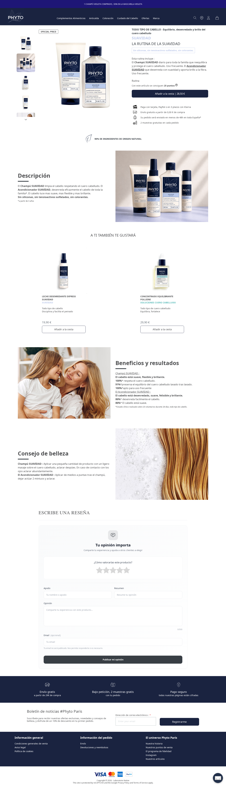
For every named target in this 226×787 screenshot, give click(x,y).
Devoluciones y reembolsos (94, 747)
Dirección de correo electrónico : (133, 715)
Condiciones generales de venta (31, 743)
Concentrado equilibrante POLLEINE (156, 298)
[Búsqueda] (195, 18)
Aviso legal (20, 747)
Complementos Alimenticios (71, 18)
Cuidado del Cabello (127, 18)
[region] (26, 75)
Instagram (151, 755)
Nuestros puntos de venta (159, 747)
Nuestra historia (154, 743)
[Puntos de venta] (201, 18)
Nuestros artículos (155, 758)
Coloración (108, 18)
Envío (83, 743)
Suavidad (47, 302)
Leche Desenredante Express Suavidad (59, 298)
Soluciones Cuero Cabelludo (158, 302)
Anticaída (94, 18)
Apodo (47, 588)
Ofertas (145, 18)
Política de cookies (24, 751)
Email (52, 635)
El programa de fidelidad (158, 751)
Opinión (48, 603)
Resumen (119, 588)
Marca (156, 18)
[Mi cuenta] (208, 18)
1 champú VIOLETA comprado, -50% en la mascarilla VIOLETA (113, 4)
